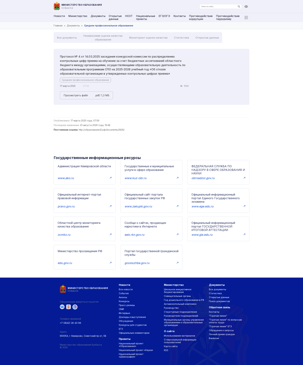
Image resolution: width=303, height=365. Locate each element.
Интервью (124, 313)
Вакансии (214, 338)
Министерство (77, 16)
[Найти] (239, 6)
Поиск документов (219, 301)
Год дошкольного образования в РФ (184, 300)
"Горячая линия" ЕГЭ (220, 326)
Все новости (126, 289)
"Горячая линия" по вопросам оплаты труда (225, 321)
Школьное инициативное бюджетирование (177, 290)
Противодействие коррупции (201, 17)
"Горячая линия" (218, 315)
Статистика (181, 37)
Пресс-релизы (127, 305)
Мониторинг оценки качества (148, 37)
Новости (59, 16)
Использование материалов (179, 335)
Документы (98, 16)
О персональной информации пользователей (180, 341)
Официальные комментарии (134, 332)
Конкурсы (124, 301)
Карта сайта (171, 346)
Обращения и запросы (221, 330)
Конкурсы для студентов (133, 325)
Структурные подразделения (180, 311)
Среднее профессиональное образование (85, 80)
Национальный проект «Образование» (131, 344)
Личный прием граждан (222, 334)
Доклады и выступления (132, 317)
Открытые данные (115, 17)
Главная (58, 25)
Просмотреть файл (76, 95)
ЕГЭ (121, 329)
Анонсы (123, 297)
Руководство (171, 308)
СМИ (121, 309)
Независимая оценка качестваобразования (102, 37)
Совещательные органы (177, 296)
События (124, 293)
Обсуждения (126, 321)
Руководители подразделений (181, 315)
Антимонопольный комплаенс (180, 304)
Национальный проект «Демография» (131, 355)
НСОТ (129, 16)
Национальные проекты (145, 17)
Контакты (179, 16)
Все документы (67, 37)
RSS (166, 350)
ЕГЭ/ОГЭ (164, 16)
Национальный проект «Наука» (136, 350)
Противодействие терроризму (228, 17)
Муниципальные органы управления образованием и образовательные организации (184, 322)
